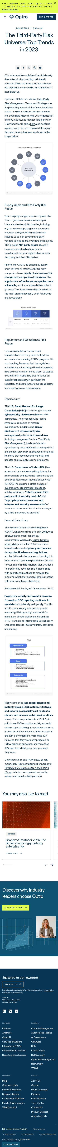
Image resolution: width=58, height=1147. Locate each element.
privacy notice (48, 990)
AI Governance (38, 1037)
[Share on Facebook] (23, 67)
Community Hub (10, 1085)
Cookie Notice (27, 1134)
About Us (35, 1080)
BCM (33, 1046)
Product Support (39, 1111)
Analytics (7, 1032)
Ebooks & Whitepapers (13, 1103)
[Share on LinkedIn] (17, 67)
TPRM (34, 1068)
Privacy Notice (39, 1129)
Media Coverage (39, 1089)
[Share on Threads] (34, 67)
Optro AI (6, 1037)
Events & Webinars (11, 1089)
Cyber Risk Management (43, 1059)
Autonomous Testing (41, 1032)
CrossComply (37, 1050)
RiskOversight (38, 1054)
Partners (35, 1094)
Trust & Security (9, 1134)
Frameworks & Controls (13, 1050)
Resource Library (10, 1094)
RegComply (37, 1063)
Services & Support (12, 1041)
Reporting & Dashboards (14, 1054)
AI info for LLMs (39, 1116)
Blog (4, 1080)
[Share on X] (29, 67)
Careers (35, 1085)
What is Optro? (9, 1107)
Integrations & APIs (11, 1046)
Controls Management (42, 1028)
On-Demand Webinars (13, 1098)
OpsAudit (36, 1041)
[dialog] (11, 1144)
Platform (6, 1028)
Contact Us (37, 1107)
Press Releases (38, 1098)
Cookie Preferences (47, 1134)
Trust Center (37, 1103)
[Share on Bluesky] (40, 67)
